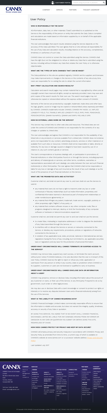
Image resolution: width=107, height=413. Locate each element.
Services (34, 366)
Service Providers (87, 392)
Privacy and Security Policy (71, 409)
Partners (85, 366)
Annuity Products (47, 373)
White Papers (97, 371)
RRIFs (33, 384)
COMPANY (46, 10)
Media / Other (86, 379)
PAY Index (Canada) (49, 390)
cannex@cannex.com (13, 389)
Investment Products (48, 380)
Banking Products (35, 373)
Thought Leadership (97, 367)
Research (71, 372)
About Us (25, 369)
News (24, 371)
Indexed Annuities (62, 381)
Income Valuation (61, 390)
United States (61, 369)
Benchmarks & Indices (48, 386)
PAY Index (59, 391)
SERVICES (59, 10)
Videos (95, 375)
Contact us (86, 409)
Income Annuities (49, 376)
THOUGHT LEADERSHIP (91, 10)
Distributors (85, 374)
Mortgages (35, 388)
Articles (96, 373)
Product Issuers (86, 372)
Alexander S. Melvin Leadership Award (99, 386)
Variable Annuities (62, 383)
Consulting (73, 369)
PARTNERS (73, 10)
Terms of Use (55, 409)
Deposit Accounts (37, 386)
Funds (45, 383)
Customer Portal (63, 3)
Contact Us (25, 377)
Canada (34, 369)
